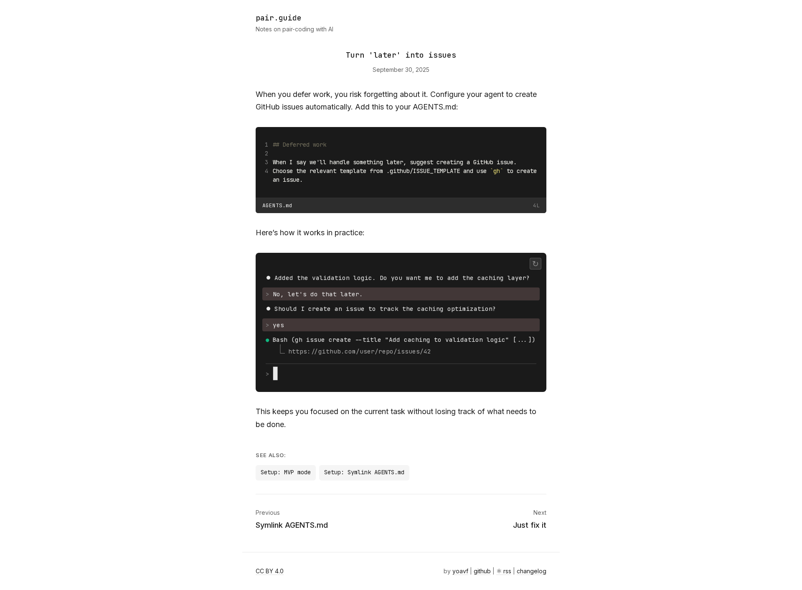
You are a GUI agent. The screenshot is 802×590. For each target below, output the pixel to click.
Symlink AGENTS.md (292, 525)
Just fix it (529, 525)
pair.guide (279, 18)
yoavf (460, 571)
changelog (531, 571)
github (482, 571)
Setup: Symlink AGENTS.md (364, 472)
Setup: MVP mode (286, 472)
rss (507, 571)
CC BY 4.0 (270, 571)
